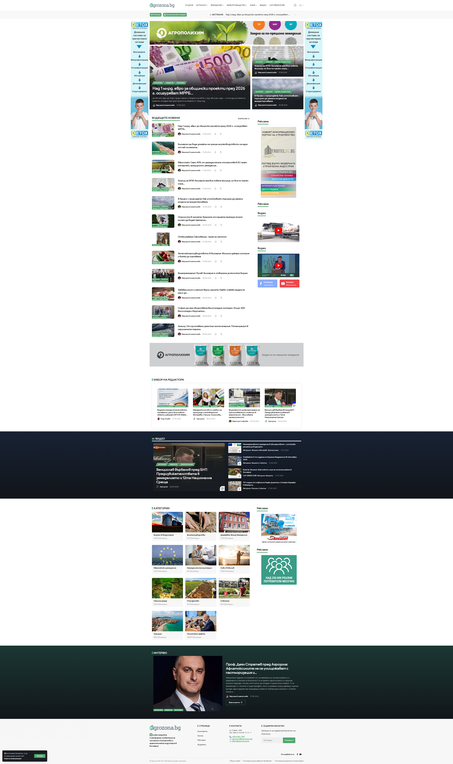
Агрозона (200, 419)
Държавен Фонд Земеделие (233, 535)
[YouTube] (300, 754)
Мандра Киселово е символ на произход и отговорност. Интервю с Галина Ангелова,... (207, 412)
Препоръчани (180, 406)
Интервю (214, 406)
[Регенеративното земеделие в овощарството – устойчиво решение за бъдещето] (234, 448)
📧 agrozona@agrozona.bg (240, 739)
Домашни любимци (160, 227)
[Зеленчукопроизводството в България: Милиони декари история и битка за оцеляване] (163, 257)
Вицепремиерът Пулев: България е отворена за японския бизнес (213, 273)
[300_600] (278, 162)
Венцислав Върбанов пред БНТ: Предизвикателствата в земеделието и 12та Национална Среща (279, 413)
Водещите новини (166, 118)
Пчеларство (193, 601)
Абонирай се (289, 740)
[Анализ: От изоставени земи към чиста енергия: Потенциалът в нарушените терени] (163, 330)
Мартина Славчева (240, 421)
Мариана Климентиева (165, 105)
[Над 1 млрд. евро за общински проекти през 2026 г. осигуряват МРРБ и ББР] (163, 130)
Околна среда (160, 601)
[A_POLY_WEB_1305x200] (227, 354)
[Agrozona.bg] (162, 5)
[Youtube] (289, 283)
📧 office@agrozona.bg (239, 741)
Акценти (169, 83)
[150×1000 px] (139, 80)
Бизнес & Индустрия (282, 62)
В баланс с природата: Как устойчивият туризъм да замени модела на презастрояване (276, 98)
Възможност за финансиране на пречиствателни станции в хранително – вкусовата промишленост (244, 413)
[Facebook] (267, 283)
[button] (295, 14)
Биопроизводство (196, 535)
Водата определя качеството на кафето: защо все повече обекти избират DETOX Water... (172, 412)
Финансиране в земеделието (158, 262)
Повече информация (12, 758)
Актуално (158, 83)
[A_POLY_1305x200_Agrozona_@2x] (227, 32)
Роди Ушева (165, 419)
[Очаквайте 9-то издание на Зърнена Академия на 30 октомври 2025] (234, 461)
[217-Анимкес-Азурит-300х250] (279, 528)
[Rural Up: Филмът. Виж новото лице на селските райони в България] (234, 473)
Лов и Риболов (227, 568)
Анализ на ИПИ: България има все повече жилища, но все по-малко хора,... (276, 67)
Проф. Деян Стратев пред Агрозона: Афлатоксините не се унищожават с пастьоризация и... (257, 668)
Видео (262, 213)
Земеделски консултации (199, 568)
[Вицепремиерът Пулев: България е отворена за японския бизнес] (163, 275)
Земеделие (157, 172)
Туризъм (158, 634)
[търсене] (295, 5)
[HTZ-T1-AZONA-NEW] (171, 728)
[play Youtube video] (279, 230)
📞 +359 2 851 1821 (237, 737)
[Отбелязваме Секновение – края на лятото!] (163, 239)
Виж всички (242, 118)
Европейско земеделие (165, 568)
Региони (181, 83)
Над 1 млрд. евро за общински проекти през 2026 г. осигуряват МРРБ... (258, 14)
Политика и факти (159, 154)
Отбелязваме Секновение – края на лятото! (202, 236)
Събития (263, 463)
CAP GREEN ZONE (250, 476)
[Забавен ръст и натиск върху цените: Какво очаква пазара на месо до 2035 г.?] (163, 294)
